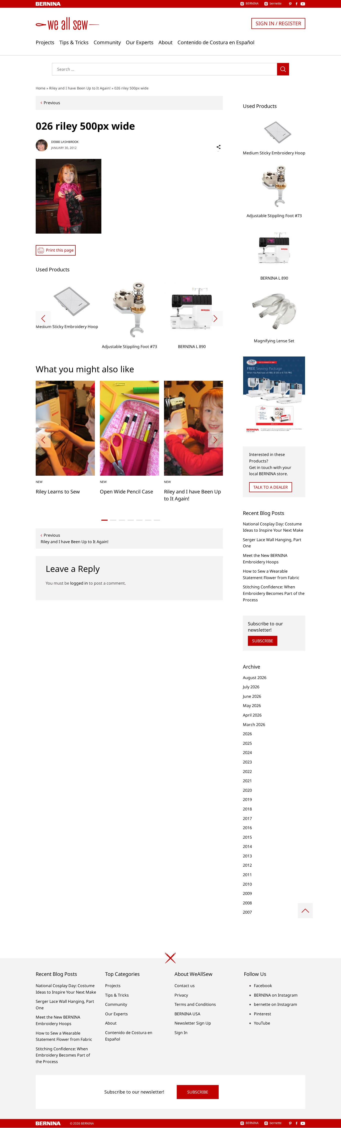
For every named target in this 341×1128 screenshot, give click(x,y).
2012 (247, 865)
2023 (247, 762)
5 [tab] (139, 520)
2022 (247, 771)
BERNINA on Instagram (276, 995)
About (165, 42)
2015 (247, 837)
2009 (247, 893)
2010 (247, 884)
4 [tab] (131, 520)
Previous (52, 102)
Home (40, 88)
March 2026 (254, 724)
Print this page (60, 250)
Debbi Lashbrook (64, 142)
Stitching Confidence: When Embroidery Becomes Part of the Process (274, 593)
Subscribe (262, 641)
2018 (247, 809)
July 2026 (251, 687)
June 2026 (252, 696)
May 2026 (252, 705)
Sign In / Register (278, 23)
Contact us (184, 985)
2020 (247, 790)
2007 (247, 912)
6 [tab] (148, 520)
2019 (247, 799)
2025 (247, 743)
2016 (247, 827)
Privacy (181, 995)
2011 (247, 874)
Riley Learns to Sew (58, 491)
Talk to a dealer (270, 487)
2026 (247, 734)
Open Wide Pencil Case (126, 491)
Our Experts (140, 42)
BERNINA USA (187, 1014)
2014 (247, 846)
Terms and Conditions (195, 1004)
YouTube (262, 1023)
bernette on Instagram (275, 1004)
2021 (247, 780)
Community (107, 42)
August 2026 (254, 677)
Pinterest (262, 1014)
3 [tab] (122, 520)
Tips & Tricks (74, 42)
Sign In (180, 1032)
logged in (79, 583)
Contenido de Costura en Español (215, 42)
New (39, 482)
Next (215, 318)
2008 (247, 903)
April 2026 (252, 715)
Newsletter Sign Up (192, 1023)
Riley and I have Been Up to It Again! (80, 88)
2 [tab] (113, 520)
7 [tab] (157, 520)
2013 (247, 856)
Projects (45, 42)
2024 (247, 752)
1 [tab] (104, 520)
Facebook (263, 985)
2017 (247, 818)
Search (283, 69)
